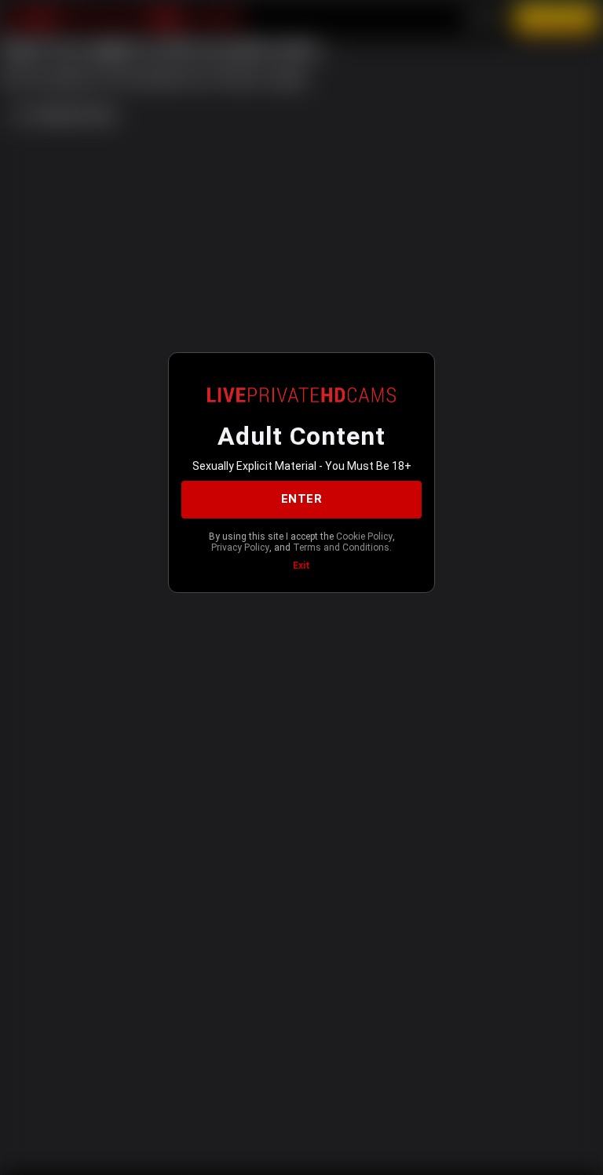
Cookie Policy (364, 536)
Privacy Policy (240, 547)
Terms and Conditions (341, 547)
